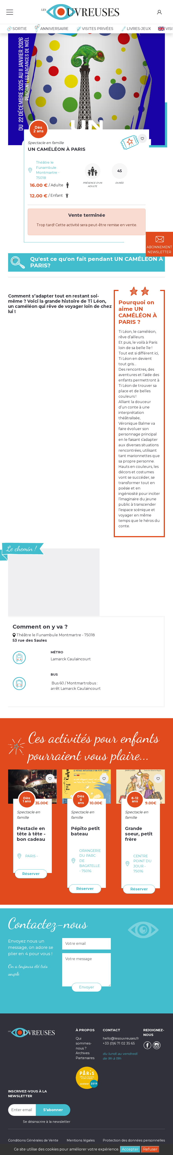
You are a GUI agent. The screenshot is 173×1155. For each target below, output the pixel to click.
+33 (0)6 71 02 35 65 (119, 1043)
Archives (82, 1053)
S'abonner (53, 1110)
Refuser (150, 1149)
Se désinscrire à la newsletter (46, 1122)
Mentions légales (81, 1140)
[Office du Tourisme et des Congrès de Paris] (87, 1078)
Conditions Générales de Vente (33, 1140)
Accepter (130, 1149)
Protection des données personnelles (134, 1140)
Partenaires (85, 1058)
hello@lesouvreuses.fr (121, 1038)
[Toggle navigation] (10, 12)
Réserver (31, 874)
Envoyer (86, 987)
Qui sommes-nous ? (84, 1043)
